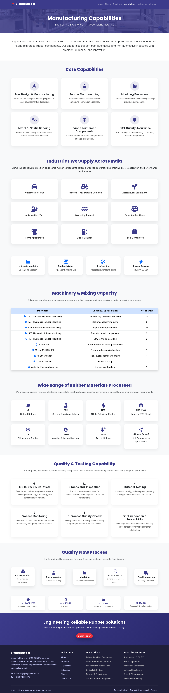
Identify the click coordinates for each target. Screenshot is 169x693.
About (108, 4)
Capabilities (129, 4)
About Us (65, 657)
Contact (153, 4)
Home (100, 4)
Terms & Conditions (139, 690)
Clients (64, 674)
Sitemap (154, 690)
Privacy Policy (120, 690)
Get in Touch (84, 636)
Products (117, 4)
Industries (142, 4)
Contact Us (66, 678)
